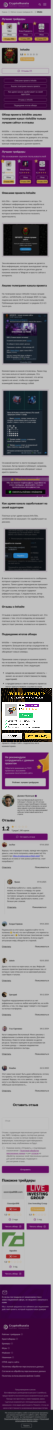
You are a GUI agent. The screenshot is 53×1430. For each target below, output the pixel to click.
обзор (12, 736)
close (50, 689)
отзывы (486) (37, 736)
